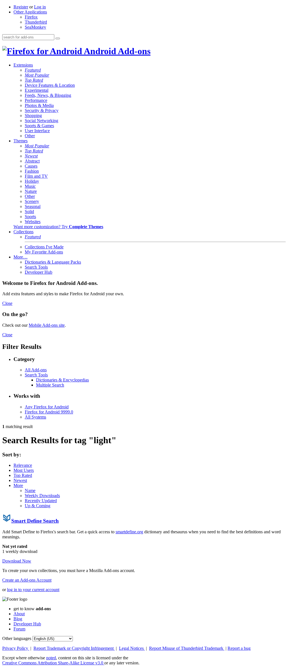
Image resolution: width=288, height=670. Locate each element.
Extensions (23, 65)
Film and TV (36, 176)
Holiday (32, 181)
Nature (31, 191)
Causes (31, 166)
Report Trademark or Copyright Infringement (74, 648)
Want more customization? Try (58, 226)
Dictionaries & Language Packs (53, 262)
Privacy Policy (15, 648)
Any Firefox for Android (47, 406)
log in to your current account (33, 589)
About (19, 613)
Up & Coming (37, 505)
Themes (21, 140)
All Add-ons (36, 369)
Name (30, 490)
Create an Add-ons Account (26, 580)
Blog (18, 618)
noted (51, 657)
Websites (32, 221)
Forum (19, 628)
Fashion (32, 171)
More (18, 485)
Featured (33, 70)
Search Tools (36, 267)
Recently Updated (41, 500)
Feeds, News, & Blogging (48, 95)
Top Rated (34, 80)
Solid (29, 211)
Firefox (31, 17)
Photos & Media (39, 105)
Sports (30, 216)
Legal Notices (132, 648)
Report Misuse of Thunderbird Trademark (186, 648)
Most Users (24, 470)
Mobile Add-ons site (47, 325)
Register (21, 6)
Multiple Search (50, 385)
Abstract (32, 161)
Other (30, 135)
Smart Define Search (35, 521)
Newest (31, 156)
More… (21, 257)
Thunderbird (36, 22)
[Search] (57, 38)
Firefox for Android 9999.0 (49, 412)
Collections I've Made (44, 246)
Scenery (32, 201)
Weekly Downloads (42, 495)
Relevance (23, 465)
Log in (40, 6)
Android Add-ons (116, 51)
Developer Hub (38, 272)
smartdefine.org (129, 531)
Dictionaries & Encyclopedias (62, 380)
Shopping (33, 115)
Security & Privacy (41, 110)
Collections (23, 231)
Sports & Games (39, 125)
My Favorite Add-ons (44, 252)
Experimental (36, 90)
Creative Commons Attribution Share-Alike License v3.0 (53, 662)
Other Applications (30, 12)
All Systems (35, 417)
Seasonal (32, 206)
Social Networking (41, 120)
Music (30, 186)
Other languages (16, 638)
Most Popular (37, 75)
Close (7, 303)
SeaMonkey (35, 27)
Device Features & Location (50, 85)
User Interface (37, 130)
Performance (36, 100)
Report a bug (239, 648)
